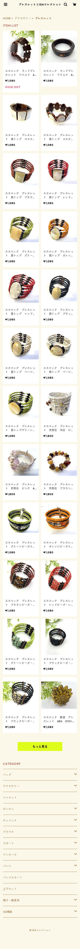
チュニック (10, 820)
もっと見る (40, 746)
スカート (8, 843)
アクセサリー (23, 18)
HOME (7, 18)
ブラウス (8, 832)
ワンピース (10, 854)
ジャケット (10, 797)
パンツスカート (12, 877)
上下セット (10, 889)
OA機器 (7, 911)
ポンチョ (8, 809)
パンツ (7, 866)
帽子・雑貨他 (11, 900)
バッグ (7, 774)
